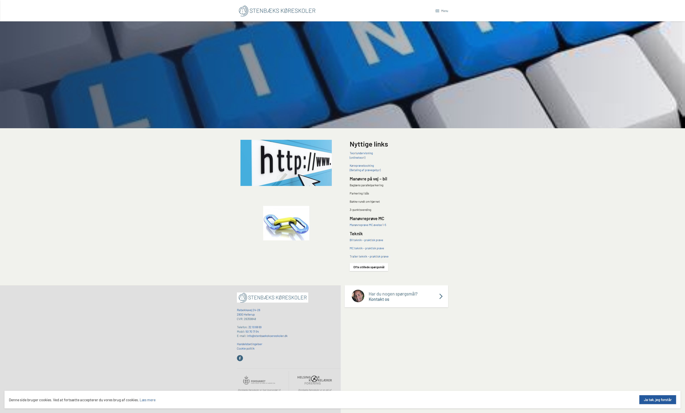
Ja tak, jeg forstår (658, 400)
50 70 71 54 (252, 331)
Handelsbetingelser (249, 344)
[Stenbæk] (277, 10)
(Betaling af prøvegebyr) (365, 170)
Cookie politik (246, 348)
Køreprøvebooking (362, 165)
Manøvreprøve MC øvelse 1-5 (368, 225)
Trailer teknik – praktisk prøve (369, 256)
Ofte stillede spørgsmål (368, 267)
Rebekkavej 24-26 (248, 310)
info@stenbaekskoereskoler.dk (267, 335)
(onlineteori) (357, 157)
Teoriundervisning (361, 153)
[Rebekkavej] (272, 297)
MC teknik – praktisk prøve (367, 248)
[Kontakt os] (396, 296)
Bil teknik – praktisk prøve (366, 240)
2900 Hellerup (246, 314)
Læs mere (148, 400)
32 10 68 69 (255, 327)
